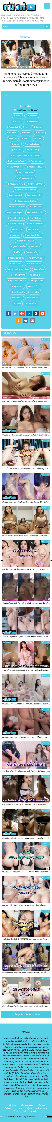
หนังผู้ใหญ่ (40, 269)
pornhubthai (33, 121)
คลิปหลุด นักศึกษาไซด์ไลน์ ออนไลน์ (26, 156)
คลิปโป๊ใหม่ (18, 230)
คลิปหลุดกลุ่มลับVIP (36, 167)
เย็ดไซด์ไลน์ (32, 303)
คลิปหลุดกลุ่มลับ (15, 167)
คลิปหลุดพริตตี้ (16, 195)
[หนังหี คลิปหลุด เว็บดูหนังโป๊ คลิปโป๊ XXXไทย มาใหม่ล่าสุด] (21, 7)
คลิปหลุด (19, 116)
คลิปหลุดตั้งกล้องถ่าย (26, 178)
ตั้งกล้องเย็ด (32, 252)
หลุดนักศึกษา (38, 281)
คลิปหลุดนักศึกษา (36, 184)
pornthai (14, 127)
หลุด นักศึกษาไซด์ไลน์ (18, 281)
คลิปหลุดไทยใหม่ (18, 218)
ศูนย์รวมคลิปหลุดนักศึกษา (19, 269)
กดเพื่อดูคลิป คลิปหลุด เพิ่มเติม (26, 1014)
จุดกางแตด (16, 235)
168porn (18, 121)
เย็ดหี (24, 1111)
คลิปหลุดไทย (36, 207)
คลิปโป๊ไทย (34, 230)
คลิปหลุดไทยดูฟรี (15, 212)
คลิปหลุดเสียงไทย (18, 207)
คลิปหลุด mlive (27, 1105)
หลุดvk (33, 1111)
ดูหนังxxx (36, 246)
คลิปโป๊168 (36, 218)
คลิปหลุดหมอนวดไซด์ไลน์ (26, 201)
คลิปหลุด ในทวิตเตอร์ (18, 161)
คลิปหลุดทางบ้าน (16, 184)
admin (29, 106)
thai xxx (39, 127)
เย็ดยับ (18, 303)
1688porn (33, 116)
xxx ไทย (41, 133)
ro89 (27, 127)
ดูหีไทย (18, 252)
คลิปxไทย (33, 150)
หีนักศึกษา (18, 298)
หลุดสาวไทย (34, 286)
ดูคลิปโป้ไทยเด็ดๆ (19, 246)
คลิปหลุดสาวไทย (35, 195)
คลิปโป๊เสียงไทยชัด (36, 224)
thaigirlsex (13, 133)
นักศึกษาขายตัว (37, 258)
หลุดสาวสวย (18, 286)
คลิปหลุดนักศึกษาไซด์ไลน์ (26, 190)
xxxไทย (14, 138)
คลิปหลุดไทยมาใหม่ (36, 212)
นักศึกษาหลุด (16, 264)
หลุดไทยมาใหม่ (19, 292)
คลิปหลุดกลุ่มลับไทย (26, 172)
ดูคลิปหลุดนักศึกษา (34, 235)
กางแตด (17, 144)
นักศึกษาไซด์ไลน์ (35, 264)
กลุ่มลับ (39, 138)
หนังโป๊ (35, 275)
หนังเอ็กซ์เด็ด (20, 275)
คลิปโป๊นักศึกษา (16, 224)
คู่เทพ (29, 1108)
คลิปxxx (19, 150)
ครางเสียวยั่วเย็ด (33, 144)
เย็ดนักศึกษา (34, 298)
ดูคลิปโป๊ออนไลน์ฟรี (26, 241)
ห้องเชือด (35, 292)
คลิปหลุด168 (38, 161)
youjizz (26, 138)
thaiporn (27, 133)
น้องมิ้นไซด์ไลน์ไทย (17, 258)
